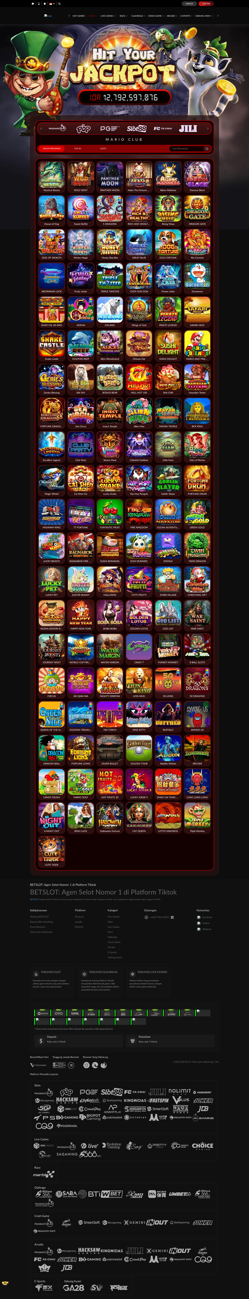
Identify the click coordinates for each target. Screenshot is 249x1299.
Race (123, 16)
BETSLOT (34, 899)
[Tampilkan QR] (172, 917)
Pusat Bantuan (37, 927)
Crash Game (155, 16)
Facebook (207, 917)
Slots (92, 16)
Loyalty (78, 922)
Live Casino (107, 16)
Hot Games (79, 16)
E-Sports (185, 16)
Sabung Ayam (203, 16)
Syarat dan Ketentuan (41, 932)
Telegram (206, 929)
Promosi (79, 917)
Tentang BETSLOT (39, 917)
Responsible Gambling (41, 922)
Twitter (206, 923)
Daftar (206, 4)
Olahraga (137, 16)
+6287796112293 (159, 917)
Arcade (171, 16)
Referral (79, 927)
